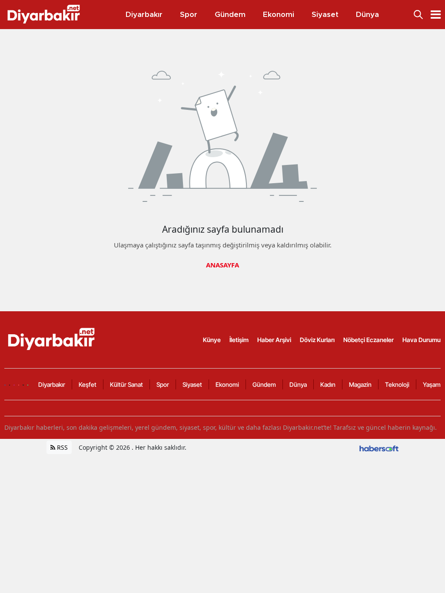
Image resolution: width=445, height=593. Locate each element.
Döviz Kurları (317, 339)
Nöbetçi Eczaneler (368, 339)
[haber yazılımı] (379, 447)
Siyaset (192, 384)
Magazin (360, 384)
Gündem (264, 384)
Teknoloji (397, 384)
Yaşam (432, 384)
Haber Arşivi (274, 339)
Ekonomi (227, 384)
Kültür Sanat (126, 384)
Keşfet (87, 384)
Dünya (298, 384)
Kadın (327, 384)
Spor (162, 384)
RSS (61, 447)
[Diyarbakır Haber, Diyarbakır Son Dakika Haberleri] (52, 339)
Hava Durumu (421, 339)
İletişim (239, 339)
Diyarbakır (51, 384)
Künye (212, 339)
